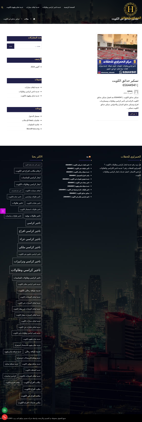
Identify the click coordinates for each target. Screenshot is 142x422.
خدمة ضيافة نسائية (11, 364)
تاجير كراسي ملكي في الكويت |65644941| (76, 197)
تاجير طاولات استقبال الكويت (30, 209)
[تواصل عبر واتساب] (5, 410)
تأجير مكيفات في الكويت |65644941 (78, 168)
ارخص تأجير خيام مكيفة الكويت (32, 165)
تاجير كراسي (33, 223)
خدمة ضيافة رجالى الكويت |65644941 (77, 172)
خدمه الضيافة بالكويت (32, 370)
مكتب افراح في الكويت (30, 395)
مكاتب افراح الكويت (32, 382)
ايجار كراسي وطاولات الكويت (28, 184)
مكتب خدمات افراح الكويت (29, 402)
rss (87, 157)
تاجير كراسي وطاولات (25, 270)
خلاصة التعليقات (33, 124)
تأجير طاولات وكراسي (32, 197)
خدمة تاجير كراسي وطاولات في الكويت (26, 333)
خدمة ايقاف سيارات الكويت (30, 321)
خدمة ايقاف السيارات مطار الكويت (28, 315)
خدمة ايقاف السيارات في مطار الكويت (27, 309)
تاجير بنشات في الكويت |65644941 (78, 183)
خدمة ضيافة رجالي (32, 351)
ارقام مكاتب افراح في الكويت (28, 170)
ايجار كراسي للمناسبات (30, 177)
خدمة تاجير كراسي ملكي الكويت (29, 284)
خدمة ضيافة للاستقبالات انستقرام (28, 358)
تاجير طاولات (17, 203)
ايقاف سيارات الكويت (32, 190)
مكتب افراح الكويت (32, 389)
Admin (129, 91)
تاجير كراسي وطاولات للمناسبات (27, 277)
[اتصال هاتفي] (5, 417)
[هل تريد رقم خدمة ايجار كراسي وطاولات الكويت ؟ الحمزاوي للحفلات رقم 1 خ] (131, 11)
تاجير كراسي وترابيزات (27, 261)
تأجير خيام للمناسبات (16, 191)
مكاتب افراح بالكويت (12, 382)
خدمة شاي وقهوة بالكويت (30, 95)
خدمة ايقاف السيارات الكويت (30, 297)
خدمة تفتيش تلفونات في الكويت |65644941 (76, 179)
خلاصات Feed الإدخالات (30, 120)
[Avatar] (136, 92)
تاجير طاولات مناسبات (13, 216)
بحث (10, 46)
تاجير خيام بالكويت (14, 197)
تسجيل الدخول (34, 116)
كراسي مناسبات (10, 376)
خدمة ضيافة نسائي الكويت (31, 364)
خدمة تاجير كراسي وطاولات (29, 91)
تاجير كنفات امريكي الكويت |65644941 (77, 165)
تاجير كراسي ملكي (29, 247)
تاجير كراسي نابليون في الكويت (29, 254)
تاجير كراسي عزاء (30, 239)
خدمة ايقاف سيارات (32, 87)
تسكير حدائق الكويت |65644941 (79, 193)
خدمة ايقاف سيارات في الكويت (29, 327)
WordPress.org (33, 129)
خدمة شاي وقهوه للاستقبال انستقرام (27, 345)
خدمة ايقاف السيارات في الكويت (29, 303)
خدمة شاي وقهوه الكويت (31, 339)
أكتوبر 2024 (35, 67)
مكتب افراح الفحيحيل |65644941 (79, 175)
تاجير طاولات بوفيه (32, 215)
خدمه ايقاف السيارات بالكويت (30, 376)
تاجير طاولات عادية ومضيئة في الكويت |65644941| (74, 190)
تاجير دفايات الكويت (33, 203)
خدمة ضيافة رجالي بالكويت (29, 290)
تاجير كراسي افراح (29, 231)
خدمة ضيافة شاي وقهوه (13, 351)
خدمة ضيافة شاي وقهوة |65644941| (78, 186)
